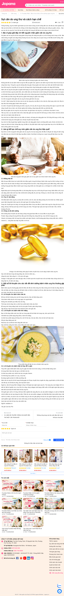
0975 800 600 (16, 548)
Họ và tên (4, 422)
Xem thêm (32, 473)
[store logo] (9, 4)
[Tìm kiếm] (26, 5)
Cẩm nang (13, 13)
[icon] (17, 559)
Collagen (50, 392)
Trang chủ (4, 13)
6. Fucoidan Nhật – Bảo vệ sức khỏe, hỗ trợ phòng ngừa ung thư (37, 13)
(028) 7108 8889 (18, 550)
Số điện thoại (29, 422)
